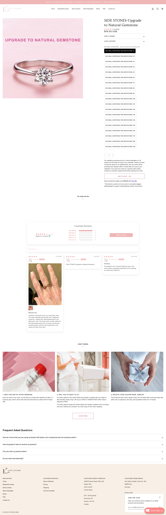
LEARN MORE (83, 416)
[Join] (158, 506)
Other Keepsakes (8, 491)
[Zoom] (6, 94)
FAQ (4, 497)
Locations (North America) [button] (94, 478)
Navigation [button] (7, 478)
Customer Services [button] (50, 478)
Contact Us (6, 500)
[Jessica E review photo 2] (30, 308)
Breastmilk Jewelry (8, 484)
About (5, 494)
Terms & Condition (49, 491)
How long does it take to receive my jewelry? (20, 444)
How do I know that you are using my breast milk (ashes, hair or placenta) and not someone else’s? (39, 437)
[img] (32, 257)
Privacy (45, 484)
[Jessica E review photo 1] (45, 284)
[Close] (160, 497)
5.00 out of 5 (50, 234)
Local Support (110, 41)
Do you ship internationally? (13, 458)
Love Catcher (9, 512)
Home (4, 481)
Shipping (46, 487)
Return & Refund (48, 481)
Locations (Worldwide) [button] (134, 478)
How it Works (109, 36)
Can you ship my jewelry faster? (15, 451)
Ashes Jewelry (7, 487)
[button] (63, 8)
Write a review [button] (121, 235)
